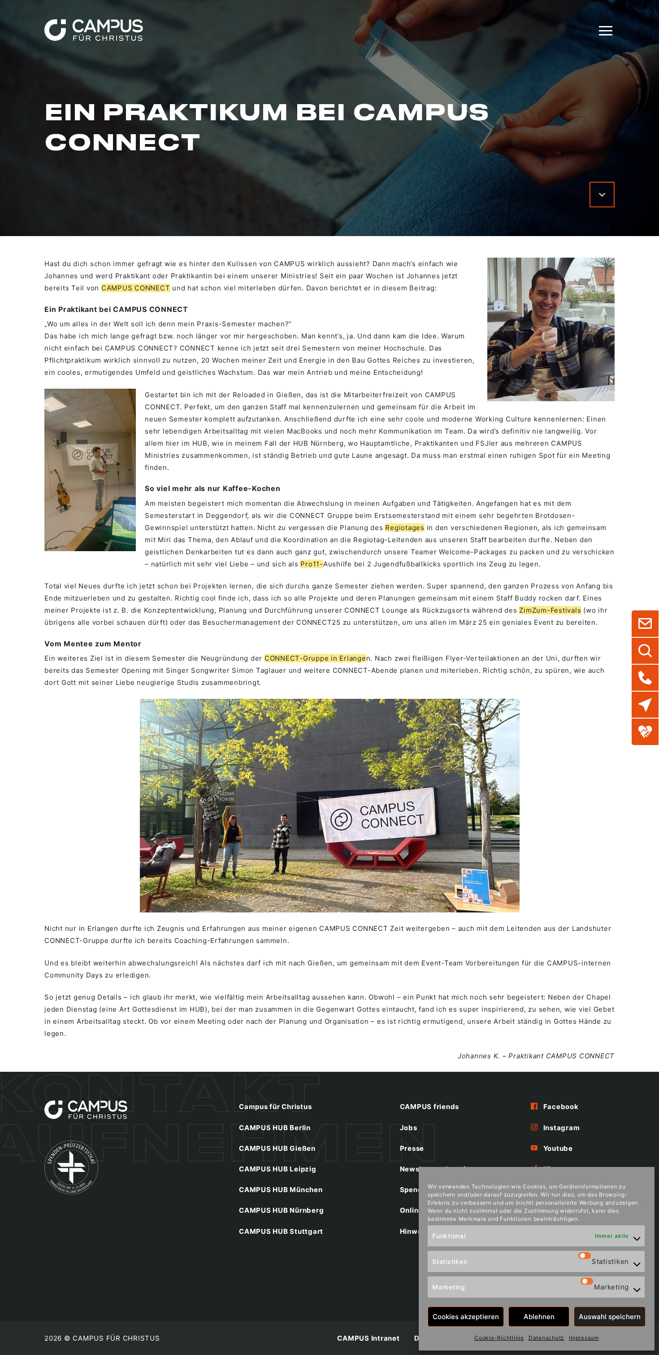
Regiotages (405, 527)
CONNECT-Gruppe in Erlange (315, 658)
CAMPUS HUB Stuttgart (281, 1231)
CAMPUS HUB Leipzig (277, 1169)
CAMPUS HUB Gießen (277, 1148)
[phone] (645, 677)
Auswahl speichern (610, 1316)
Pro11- (311, 564)
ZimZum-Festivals (550, 610)
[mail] (645, 623)
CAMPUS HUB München (281, 1189)
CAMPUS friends (430, 1106)
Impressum (584, 1337)
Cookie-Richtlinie (499, 1337)
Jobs (408, 1127)
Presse (412, 1148)
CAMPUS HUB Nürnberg (281, 1210)
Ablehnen (539, 1316)
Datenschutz (546, 1337)
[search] (645, 650)
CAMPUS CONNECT (135, 288)
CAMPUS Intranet (368, 1338)
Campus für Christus (275, 1106)
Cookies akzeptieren (466, 1316)
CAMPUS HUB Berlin (275, 1127)
